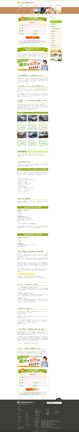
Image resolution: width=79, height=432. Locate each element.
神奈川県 (45, 421)
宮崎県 (55, 427)
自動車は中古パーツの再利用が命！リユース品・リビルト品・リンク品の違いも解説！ (31, 277)
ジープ (27, 420)
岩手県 (47, 420)
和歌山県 (55, 424)
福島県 (57, 420)
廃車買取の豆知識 (58, 5)
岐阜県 (44, 423)
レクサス (27, 415)
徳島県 (42, 426)
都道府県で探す (20, 428)
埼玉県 (48, 421)
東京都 (42, 421)
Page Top (59, 399)
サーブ (18, 423)
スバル (18, 413)
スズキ (27, 413)
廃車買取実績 (20, 5)
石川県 (50, 422)
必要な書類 (35, 5)
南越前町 (30, 155)
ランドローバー (28, 421)
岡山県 (47, 425)
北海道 (42, 420)
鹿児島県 (58, 427)
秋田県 (52, 420)
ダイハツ (27, 414)
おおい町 (44, 155)
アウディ (19, 418)
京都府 (47, 424)
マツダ (27, 412)
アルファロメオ (28, 425)
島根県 (44, 425)
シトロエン (27, 424)
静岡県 (42, 423)
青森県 (44, 420)
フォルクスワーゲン (28, 418)
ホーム (44, 1)
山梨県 (60, 421)
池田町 (26, 155)
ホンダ (18, 412)
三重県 (50, 423)
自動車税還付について (54, 31)
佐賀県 (44, 427)
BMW (26, 417)
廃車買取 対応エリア (54, 21)
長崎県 (47, 427)
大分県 (52, 427)
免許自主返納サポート (54, 45)
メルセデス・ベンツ (20, 417)
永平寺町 (23, 155)
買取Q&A (52, 33)
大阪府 (42, 424)
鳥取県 (42, 425)
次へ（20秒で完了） (32, 37)
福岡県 (42, 427)
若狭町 (19, 156)
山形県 (55, 420)
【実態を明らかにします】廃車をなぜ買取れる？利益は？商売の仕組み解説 (29, 276)
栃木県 (55, 421)
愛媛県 (47, 426)
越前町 (34, 155)
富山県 (47, 422)
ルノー (18, 424)
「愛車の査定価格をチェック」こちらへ (54, 402)
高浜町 (40, 155)
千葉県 (50, 421)
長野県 (44, 422)
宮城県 (50, 420)
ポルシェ (19, 419)
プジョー (27, 423)
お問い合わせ (60, 1)
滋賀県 (50, 424)
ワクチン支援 (53, 40)
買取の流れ (28, 5)
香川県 (44, 426)
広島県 (50, 425)
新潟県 (42, 422)
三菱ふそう (27, 416)
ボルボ (27, 422)
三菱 (18, 414)
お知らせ (52, 38)
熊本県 (50, 427)
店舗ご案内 (50, 5)
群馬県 (58, 421)
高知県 (50, 426)
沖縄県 (60, 427)
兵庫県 (44, 424)
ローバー (19, 422)
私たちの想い (43, 5)
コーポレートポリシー (54, 47)
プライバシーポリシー (54, 1)
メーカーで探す (20, 410)
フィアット (19, 425)
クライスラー (19, 420)
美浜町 (37, 155)
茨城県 (53, 421)
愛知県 (47, 423)
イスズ (18, 415)
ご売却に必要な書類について (55, 28)
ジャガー (19, 421)
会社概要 (48, 1)
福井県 (52, 422)
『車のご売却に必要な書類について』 (37, 227)
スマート (27, 419)
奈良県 (52, 424)
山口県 (52, 425)
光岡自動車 (19, 416)
